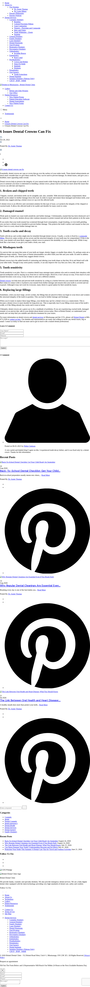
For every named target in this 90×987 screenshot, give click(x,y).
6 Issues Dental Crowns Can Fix (17, 124)
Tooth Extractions (20, 74)
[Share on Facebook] (6, 159)
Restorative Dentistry (17, 47)
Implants (17, 66)
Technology (9, 899)
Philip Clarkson (29, 446)
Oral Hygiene (14, 45)
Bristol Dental (79, 317)
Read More (45, 475)
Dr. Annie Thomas (21, 9)
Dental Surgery (10, 830)
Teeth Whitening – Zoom (23, 32)
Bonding (17, 22)
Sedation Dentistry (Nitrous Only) (21, 79)
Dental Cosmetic (11, 821)
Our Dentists (14, 7)
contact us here (15, 319)
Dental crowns (5, 281)
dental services (38, 317)
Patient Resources (11, 95)
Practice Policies (15, 15)
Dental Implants (15, 76)
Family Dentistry (15, 39)
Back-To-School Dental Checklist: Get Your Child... (30, 470)
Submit (3, 986)
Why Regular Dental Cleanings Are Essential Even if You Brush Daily (31, 843)
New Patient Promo (16, 97)
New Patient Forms (16, 103)
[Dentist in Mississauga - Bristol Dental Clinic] (45, 85)
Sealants (17, 34)
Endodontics (14, 55)
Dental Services (10, 18)
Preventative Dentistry (17, 49)
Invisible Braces (20, 53)
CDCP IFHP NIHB (17, 81)
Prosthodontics (14, 60)
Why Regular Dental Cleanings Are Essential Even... (30, 585)
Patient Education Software (19, 99)
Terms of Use (10, 912)
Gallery (7, 89)
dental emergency (11, 823)
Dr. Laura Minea (20, 11)
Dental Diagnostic (16, 43)
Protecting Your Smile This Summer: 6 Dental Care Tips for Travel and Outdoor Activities (38, 849)
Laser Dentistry (15, 41)
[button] (1, 109)
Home (7, 3)
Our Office (13, 93)
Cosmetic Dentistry (16, 20)
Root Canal (18, 58)
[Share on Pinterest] (6, 165)
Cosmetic (8, 817)
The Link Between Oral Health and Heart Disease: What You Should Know (33, 845)
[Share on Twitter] (6, 162)
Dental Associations (16, 101)
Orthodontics (14, 51)
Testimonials (9, 114)
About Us (8, 5)
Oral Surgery (14, 72)
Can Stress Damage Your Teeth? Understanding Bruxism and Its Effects (31, 847)
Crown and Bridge (21, 62)
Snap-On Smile (19, 64)
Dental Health (10, 826)
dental (7, 819)
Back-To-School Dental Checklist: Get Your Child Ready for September (31, 841)
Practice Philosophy (16, 13)
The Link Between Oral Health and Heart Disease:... (30, 700)
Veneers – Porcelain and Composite (27, 28)
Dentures (17, 68)
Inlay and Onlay (20, 30)
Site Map (8, 914)
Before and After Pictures (18, 91)
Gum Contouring (20, 26)
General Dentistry (15, 37)
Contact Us (9, 105)
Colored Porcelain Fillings (23, 24)
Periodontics (14, 70)
